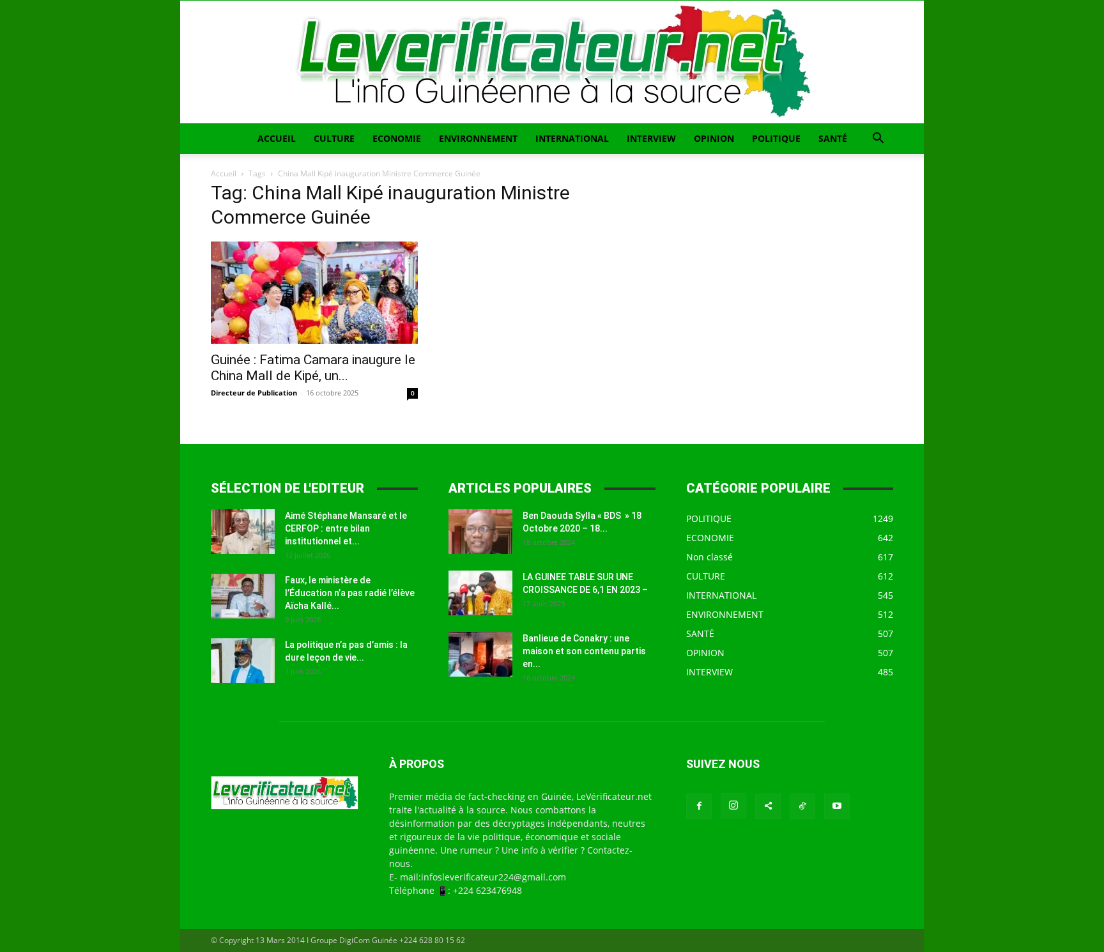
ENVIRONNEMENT (478, 138)
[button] (877, 140)
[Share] (768, 806)
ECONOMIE (396, 138)
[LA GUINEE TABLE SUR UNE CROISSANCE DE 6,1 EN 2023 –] (480, 593)
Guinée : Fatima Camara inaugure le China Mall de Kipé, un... (313, 367)
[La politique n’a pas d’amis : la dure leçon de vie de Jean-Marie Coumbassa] (243, 660)
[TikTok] (802, 806)
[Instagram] (733, 805)
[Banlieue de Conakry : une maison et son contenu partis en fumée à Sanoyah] (480, 654)
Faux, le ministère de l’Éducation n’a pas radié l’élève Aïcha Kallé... (350, 593)
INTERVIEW (651, 138)
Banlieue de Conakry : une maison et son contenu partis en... (584, 651)
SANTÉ (832, 138)
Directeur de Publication (254, 392)
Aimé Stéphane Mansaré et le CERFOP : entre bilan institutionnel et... (346, 528)
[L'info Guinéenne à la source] (552, 62)
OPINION (714, 138)
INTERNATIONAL (572, 138)
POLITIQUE (776, 138)
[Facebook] (699, 806)
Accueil (223, 173)
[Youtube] (837, 806)
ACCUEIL (276, 138)
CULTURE (334, 138)
